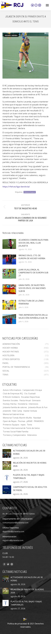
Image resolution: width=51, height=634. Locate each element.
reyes (23, 424)
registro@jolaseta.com (12, 540)
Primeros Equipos (29, 192)
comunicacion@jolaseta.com (15, 522)
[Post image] (9, 244)
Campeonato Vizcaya (32, 390)
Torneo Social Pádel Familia (15, 431)
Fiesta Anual (25, 400)
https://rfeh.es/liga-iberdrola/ (16, 186)
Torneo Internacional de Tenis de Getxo (21, 428)
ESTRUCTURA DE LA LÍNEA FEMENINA (31, 302)
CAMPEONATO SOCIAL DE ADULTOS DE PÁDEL (30, 489)
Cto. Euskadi (30, 393)
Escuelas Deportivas (30, 397)
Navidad (37, 417)
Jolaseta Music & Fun (37, 407)
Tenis (29, 424)
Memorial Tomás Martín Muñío (17, 417)
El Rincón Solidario (11, 397)
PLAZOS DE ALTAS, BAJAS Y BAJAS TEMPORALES (28, 476)
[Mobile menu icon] (47, 5)
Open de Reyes (10, 421)
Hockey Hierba (9, 404)
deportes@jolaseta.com (13, 531)
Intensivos (33, 404)
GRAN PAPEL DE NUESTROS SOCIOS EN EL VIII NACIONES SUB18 (32, 288)
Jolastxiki (7, 410)
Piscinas (21, 421)
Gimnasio (36, 400)
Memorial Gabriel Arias (13, 414)
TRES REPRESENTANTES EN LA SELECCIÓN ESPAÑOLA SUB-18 (33, 316)
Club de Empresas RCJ (13, 393)
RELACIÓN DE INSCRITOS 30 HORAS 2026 (29, 464)
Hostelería (22, 404)
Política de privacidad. (17, 623)
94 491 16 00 (8, 557)
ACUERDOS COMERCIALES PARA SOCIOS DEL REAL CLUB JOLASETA (33, 243)
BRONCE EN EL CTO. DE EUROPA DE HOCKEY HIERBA (32, 257)
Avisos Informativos (12, 390)
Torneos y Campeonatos (14, 435)
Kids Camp (17, 410)
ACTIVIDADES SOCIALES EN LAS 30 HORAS (29, 452)
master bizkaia (30, 410)
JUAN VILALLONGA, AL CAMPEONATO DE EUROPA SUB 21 (33, 272)
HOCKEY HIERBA (11, 35)
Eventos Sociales (10, 400)
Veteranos (32, 435)
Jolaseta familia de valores (15, 407)
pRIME (29, 421)
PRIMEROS (39, 421)
